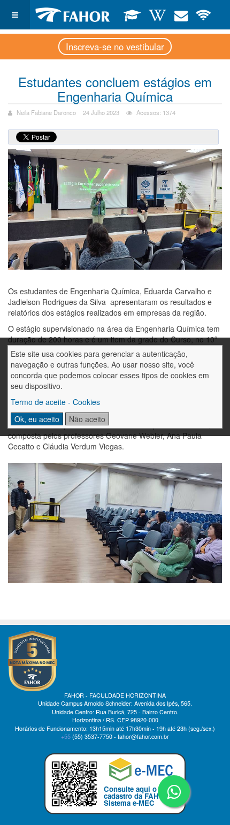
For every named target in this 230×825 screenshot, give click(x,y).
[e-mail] (181, 14)
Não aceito (87, 419)
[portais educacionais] (132, 14)
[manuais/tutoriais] (157, 14)
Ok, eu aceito (36, 419)
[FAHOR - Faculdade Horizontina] (73, 14)
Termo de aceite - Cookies (55, 401)
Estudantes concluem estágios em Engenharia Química (115, 89)
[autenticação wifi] (204, 14)
